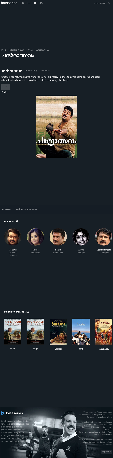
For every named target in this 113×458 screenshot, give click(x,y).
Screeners (107, 427)
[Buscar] (109, 3)
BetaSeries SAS (88, 427)
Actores (6, 209)
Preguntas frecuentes (102, 415)
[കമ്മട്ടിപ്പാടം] (103, 332)
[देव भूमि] (12, 332)
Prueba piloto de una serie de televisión (91, 432)
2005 (22, 50)
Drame (30, 50)
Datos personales (105, 424)
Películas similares (26, 209)
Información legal (86, 422)
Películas (13, 50)
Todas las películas (104, 412)
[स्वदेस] (81, 332)
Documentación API (85, 415)
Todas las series (90, 412)
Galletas (97, 422)
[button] (12, 242)
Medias (98, 427)
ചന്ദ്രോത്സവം (42, 50)
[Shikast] (58, 332)
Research (108, 429)
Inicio (3, 50)
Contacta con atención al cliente (99, 417)
